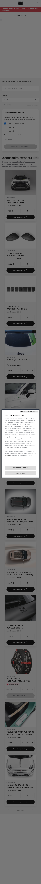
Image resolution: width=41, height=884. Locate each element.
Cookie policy (8, 455)
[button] (29, 411)
